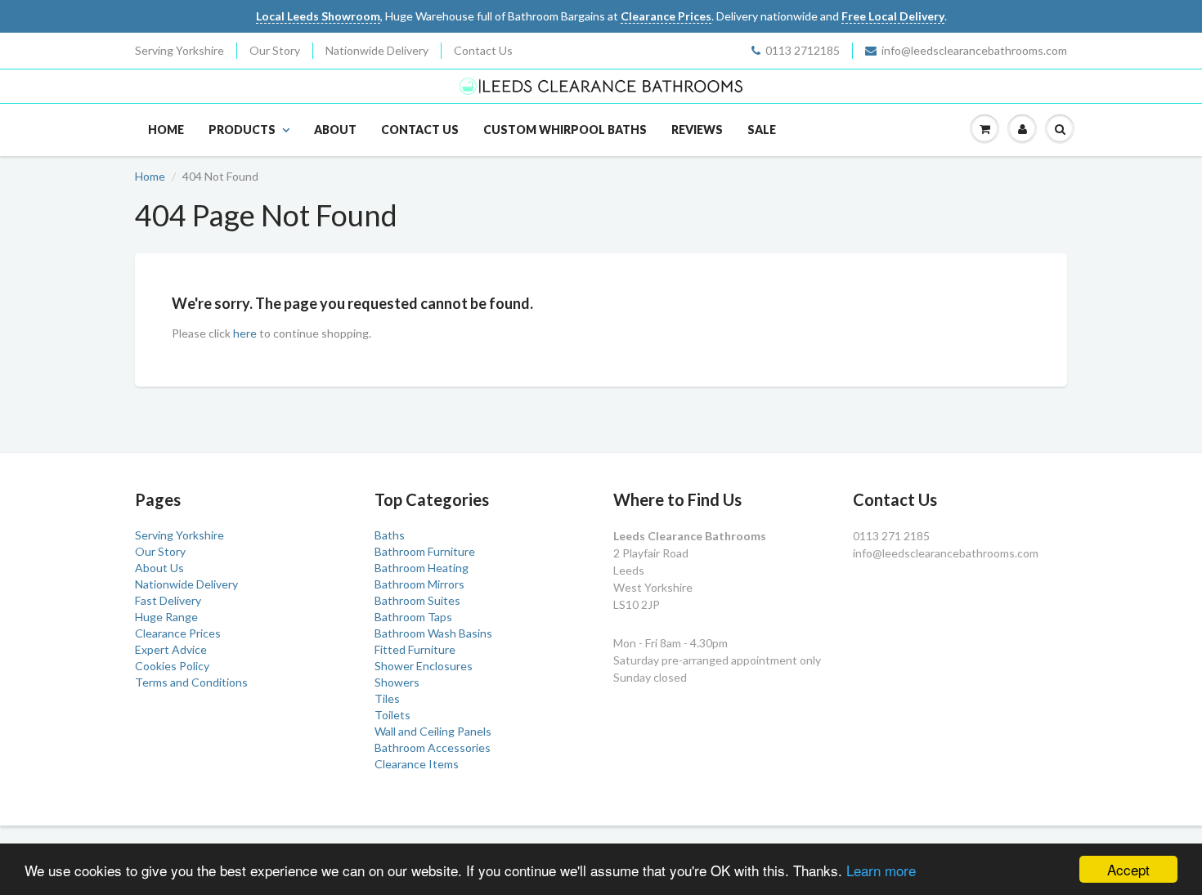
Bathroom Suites (417, 600)
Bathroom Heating (422, 568)
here (245, 333)
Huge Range (166, 617)
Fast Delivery (168, 600)
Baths (390, 535)
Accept (1128, 869)
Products (242, 129)
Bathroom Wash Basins (433, 633)
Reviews (697, 129)
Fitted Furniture (415, 649)
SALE (761, 129)
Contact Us (483, 50)
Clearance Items (417, 764)
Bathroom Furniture (425, 551)
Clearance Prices (178, 633)
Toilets (392, 715)
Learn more (881, 870)
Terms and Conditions (191, 682)
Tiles (387, 698)
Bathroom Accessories (433, 747)
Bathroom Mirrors (419, 584)
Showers (397, 682)
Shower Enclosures (424, 666)
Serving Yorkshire (179, 50)
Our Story (274, 50)
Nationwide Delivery (376, 50)
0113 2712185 (802, 50)
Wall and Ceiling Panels (433, 731)
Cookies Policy (172, 666)
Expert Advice (171, 649)
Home (166, 129)
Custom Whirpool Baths (565, 129)
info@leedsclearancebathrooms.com (974, 50)
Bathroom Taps (413, 617)
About (335, 129)
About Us (159, 568)
